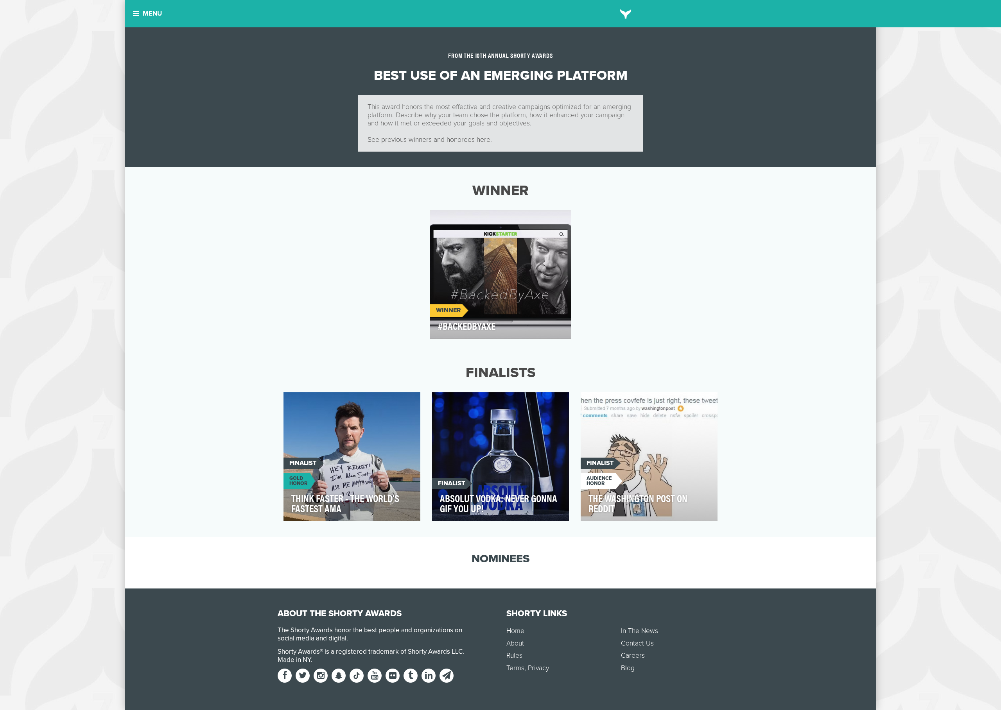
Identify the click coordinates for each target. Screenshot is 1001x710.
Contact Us (637, 643)
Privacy (538, 668)
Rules (514, 655)
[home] (625, 13)
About (515, 643)
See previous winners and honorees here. (430, 140)
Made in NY (294, 660)
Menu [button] (152, 13)
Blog (628, 668)
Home (515, 631)
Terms (515, 668)
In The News (639, 631)
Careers (633, 655)
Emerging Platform (467, 220)
